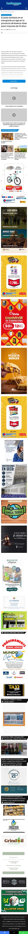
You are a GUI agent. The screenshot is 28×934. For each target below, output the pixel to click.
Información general (9, 11)
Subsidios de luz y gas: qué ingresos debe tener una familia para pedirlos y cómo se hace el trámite (21, 136)
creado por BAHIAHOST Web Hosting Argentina (14, 919)
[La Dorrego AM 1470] (14, 3)
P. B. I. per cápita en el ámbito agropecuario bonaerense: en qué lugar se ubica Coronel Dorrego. (20, 156)
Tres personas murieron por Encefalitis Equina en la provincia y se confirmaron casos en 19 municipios (7, 156)
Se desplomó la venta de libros (6, 142)
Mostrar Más (13, 81)
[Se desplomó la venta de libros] (7, 136)
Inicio (3, 11)
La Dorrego (4, 29)
